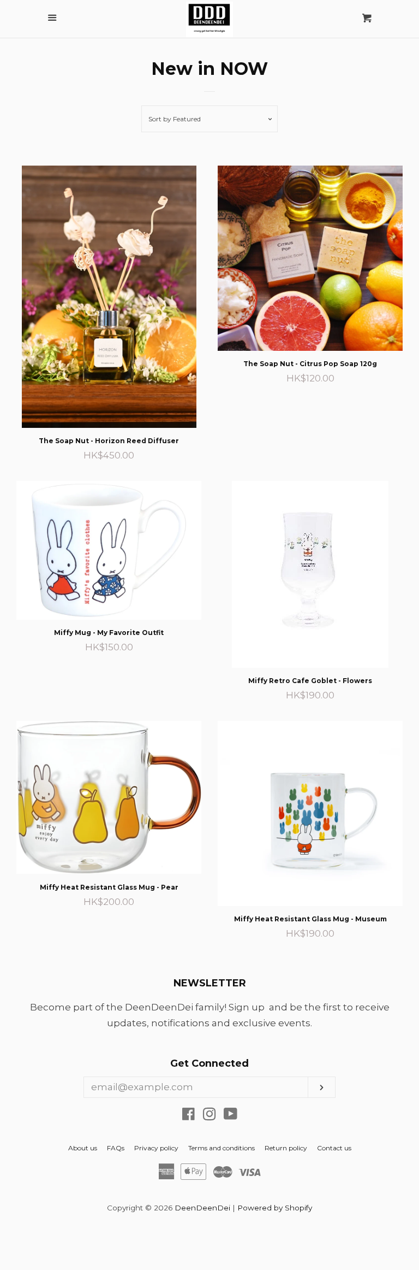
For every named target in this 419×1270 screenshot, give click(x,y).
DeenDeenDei (202, 1207)
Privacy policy (156, 1148)
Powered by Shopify (274, 1207)
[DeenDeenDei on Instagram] (209, 1115)
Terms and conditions (221, 1148)
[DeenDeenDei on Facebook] (188, 1115)
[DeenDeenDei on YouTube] (230, 1115)
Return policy (286, 1148)
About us (82, 1148)
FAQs (115, 1148)
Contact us (334, 1148)
